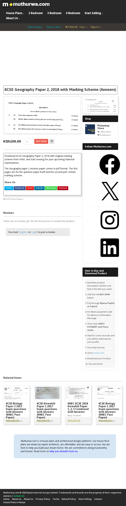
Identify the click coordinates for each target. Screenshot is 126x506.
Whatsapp (51, 188)
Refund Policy (69, 498)
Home (6, 498)
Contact (98, 498)
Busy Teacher (74, 415)
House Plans (14, 13)
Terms (55, 498)
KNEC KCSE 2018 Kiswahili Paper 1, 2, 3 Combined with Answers (78, 407)
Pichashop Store (103, 127)
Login (34, 232)
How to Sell (53, 27)
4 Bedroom (73, 13)
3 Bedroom (54, 13)
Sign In (95, 27)
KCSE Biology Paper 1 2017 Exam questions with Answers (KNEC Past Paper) (109, 410)
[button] (113, 101)
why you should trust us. (64, 451)
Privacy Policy (43, 498)
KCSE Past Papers (14, 199)
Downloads (99, 352)
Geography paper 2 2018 (56, 199)
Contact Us (18, 495)
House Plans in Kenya (14, 502)
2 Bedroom (36, 13)
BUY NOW (41, 141)
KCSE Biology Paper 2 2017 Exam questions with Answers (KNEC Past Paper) (16, 410)
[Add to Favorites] (51, 141)
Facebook (19, 188)
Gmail (30, 188)
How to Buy (34, 27)
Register (23, 232)
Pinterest (63, 188)
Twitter (9, 188)
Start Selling (93, 13)
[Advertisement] (63, 62)
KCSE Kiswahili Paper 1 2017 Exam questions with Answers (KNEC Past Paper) (47, 410)
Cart (76, 27)
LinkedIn (39, 188)
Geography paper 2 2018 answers (60, 203)
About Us (12, 18)
